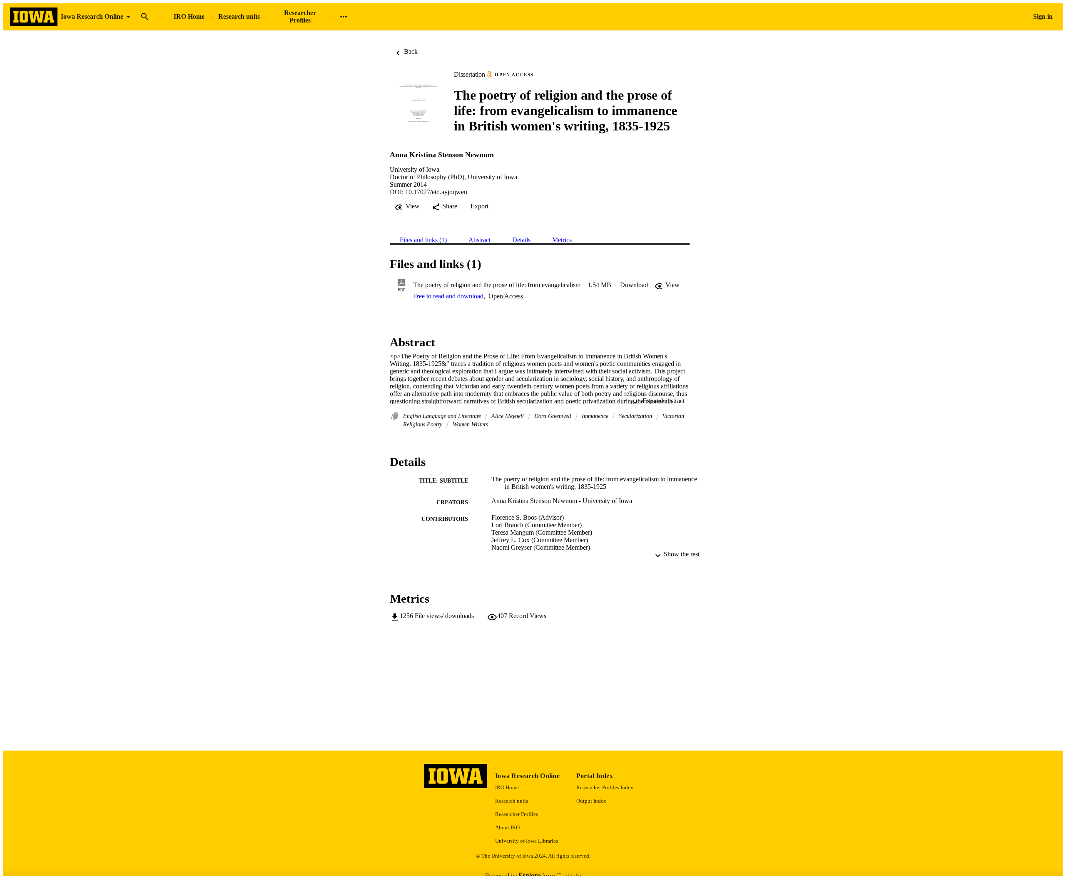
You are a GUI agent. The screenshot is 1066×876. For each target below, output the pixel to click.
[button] (634, 285)
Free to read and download (448, 296)
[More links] (344, 17)
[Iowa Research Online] (33, 17)
